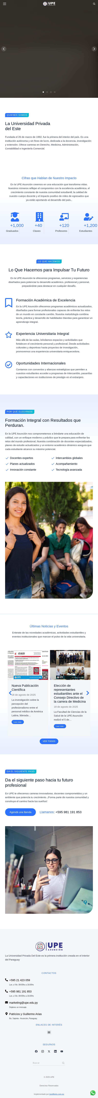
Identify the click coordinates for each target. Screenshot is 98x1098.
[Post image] (28, 665)
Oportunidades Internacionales (41, 363)
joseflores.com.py (56, 1094)
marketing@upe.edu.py (23, 1002)
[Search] (63, 1063)
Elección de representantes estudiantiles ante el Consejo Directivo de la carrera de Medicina (70, 693)
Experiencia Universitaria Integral (42, 334)
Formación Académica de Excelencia (45, 300)
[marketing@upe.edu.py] (6, 1002)
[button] (43, 92)
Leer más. (18, 722)
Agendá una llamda (20, 812)
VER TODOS (49, 741)
